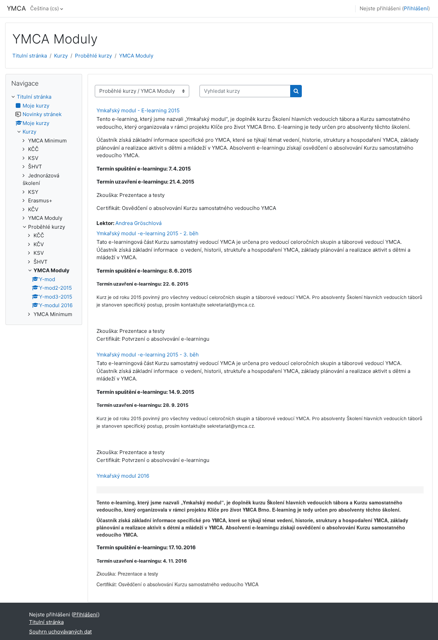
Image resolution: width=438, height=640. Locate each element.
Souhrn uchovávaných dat (60, 631)
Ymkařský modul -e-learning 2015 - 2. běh (147, 233)
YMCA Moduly (136, 55)
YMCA (16, 8)
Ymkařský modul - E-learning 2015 (138, 110)
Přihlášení (416, 8)
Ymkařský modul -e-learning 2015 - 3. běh (147, 354)
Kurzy (61, 55)
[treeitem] (43, 205)
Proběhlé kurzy (93, 55)
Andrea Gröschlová (138, 223)
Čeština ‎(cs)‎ (44, 8)
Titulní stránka (29, 55)
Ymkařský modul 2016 (122, 476)
